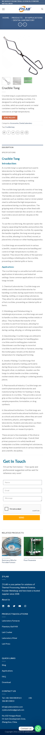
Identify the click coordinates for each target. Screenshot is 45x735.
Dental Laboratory (23, 20)
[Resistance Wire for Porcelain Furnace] (11, 546)
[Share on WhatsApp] (4, 133)
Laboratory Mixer (9, 638)
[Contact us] (38, 728)
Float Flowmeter (30, 560)
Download (6, 682)
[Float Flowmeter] (33, 546)
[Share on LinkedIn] (27, 133)
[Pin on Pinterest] (22, 133)
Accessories (14, 123)
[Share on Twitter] (13, 133)
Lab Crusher (7, 632)
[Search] (42, 9)
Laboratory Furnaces (11, 620)
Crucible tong (9, 127)
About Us (6, 600)
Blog (4, 665)
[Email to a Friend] (18, 133)
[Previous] (6, 55)
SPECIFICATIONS (9, 152)
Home (5, 17)
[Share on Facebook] (9, 133)
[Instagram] (25, 606)
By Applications (33, 17)
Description (7, 147)
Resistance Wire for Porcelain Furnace (9, 561)
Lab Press (6, 643)
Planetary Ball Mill (10, 626)
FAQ (4, 676)
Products (17, 17)
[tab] (22, 147)
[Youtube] (20, 606)
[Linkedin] (3, 606)
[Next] (39, 55)
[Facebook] (8, 606)
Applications (7, 670)
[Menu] (3, 9)
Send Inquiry (9, 118)
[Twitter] (14, 606)
